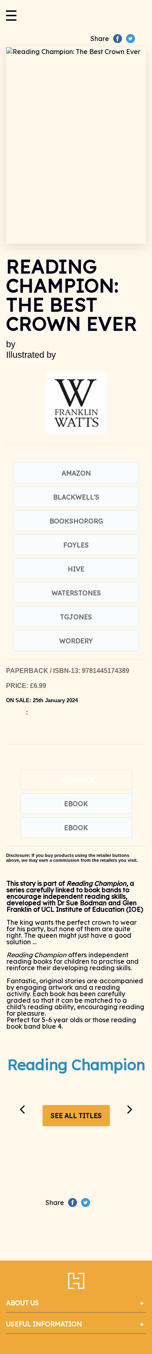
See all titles (76, 1116)
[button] (22, 1110)
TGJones (76, 617)
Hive (76, 569)
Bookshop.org (76, 521)
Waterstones (76, 593)
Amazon (76, 473)
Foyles (76, 545)
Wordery (76, 641)
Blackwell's (76, 497)
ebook (76, 804)
